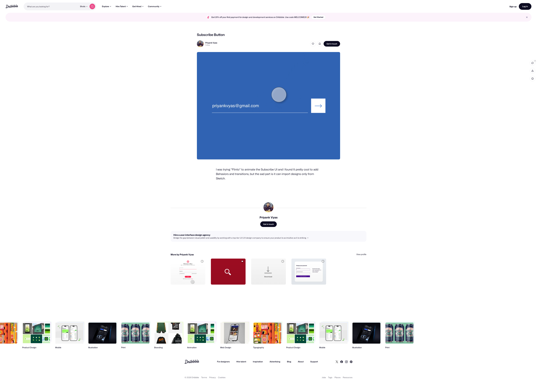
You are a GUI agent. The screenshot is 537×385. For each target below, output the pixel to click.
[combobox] (51, 6)
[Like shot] (313, 44)
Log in (525, 6)
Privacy (212, 377)
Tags (330, 377)
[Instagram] (346, 361)
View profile (361, 254)
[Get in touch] (189, 279)
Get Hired (136, 6)
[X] (337, 361)
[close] (527, 17)
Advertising (275, 361)
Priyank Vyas (211, 43)
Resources (347, 377)
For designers (223, 361)
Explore (105, 6)
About (301, 361)
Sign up (513, 6)
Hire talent (241, 361)
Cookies (221, 377)
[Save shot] (319, 44)
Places (338, 377)
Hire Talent (121, 6)
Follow (207, 45)
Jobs (324, 377)
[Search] (92, 6)
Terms (204, 377)
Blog (289, 361)
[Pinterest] (351, 361)
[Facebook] (341, 361)
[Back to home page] (12, 6)
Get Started (318, 17)
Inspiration (258, 361)
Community (153, 6)
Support (314, 361)
